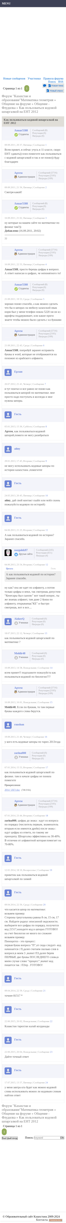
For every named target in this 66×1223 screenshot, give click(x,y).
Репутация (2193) (47, 175)
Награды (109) (46, 178)
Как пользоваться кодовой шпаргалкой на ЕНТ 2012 (29, 109)
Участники (34, 78)
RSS (60, 81)
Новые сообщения (14, 78)
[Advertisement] (33, 43)
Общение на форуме (16, 104)
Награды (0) (38, 136)
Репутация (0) (39, 133)
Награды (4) (42, 555)
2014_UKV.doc (12, 790)
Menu (6, 3)
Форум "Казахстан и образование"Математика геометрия (27, 98)
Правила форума (53, 78)
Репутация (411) (44, 552)
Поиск (52, 81)
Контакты (42, 1219)
